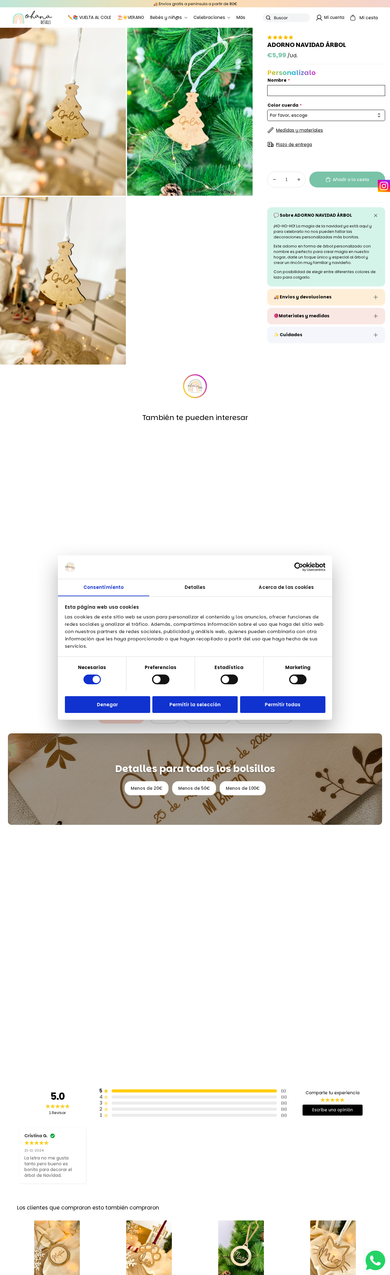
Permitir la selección (195, 704)
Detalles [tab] (195, 587)
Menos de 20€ (146, 788)
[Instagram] (384, 186)
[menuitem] (240, 17)
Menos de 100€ (243, 788)
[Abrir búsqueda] (286, 17)
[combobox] (326, 115)
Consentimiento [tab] (103, 587)
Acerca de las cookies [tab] (286, 587)
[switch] (160, 679)
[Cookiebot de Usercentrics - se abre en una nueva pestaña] (298, 567)
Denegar (107, 704)
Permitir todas (282, 704)
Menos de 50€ (194, 788)
